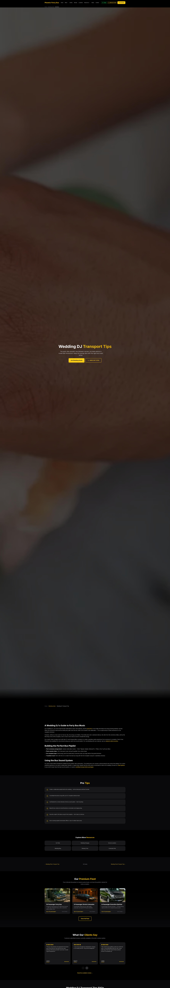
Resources (86, 2)
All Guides (85, 864)
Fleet (66, 2)
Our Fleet (58, 843)
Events (71, 2)
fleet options (121, 765)
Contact (97, 2)
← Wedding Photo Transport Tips (52, 864)
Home (62, 2)
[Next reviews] (86, 968)
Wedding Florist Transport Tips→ (118, 864)
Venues (75, 2)
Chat (105, 2)
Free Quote (121, 2)
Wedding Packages (85, 843)
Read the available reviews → (85, 973)
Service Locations (112, 843)
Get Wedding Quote (76, 360)
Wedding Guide (51, 6)
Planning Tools (85, 848)
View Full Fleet (85, 918)
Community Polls (112, 848)
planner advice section (112, 741)
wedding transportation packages (84, 767)
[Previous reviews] (83, 968)
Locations (81, 2)
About (93, 2)
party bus (89, 728)
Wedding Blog (58, 848)
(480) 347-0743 (113, 2)
